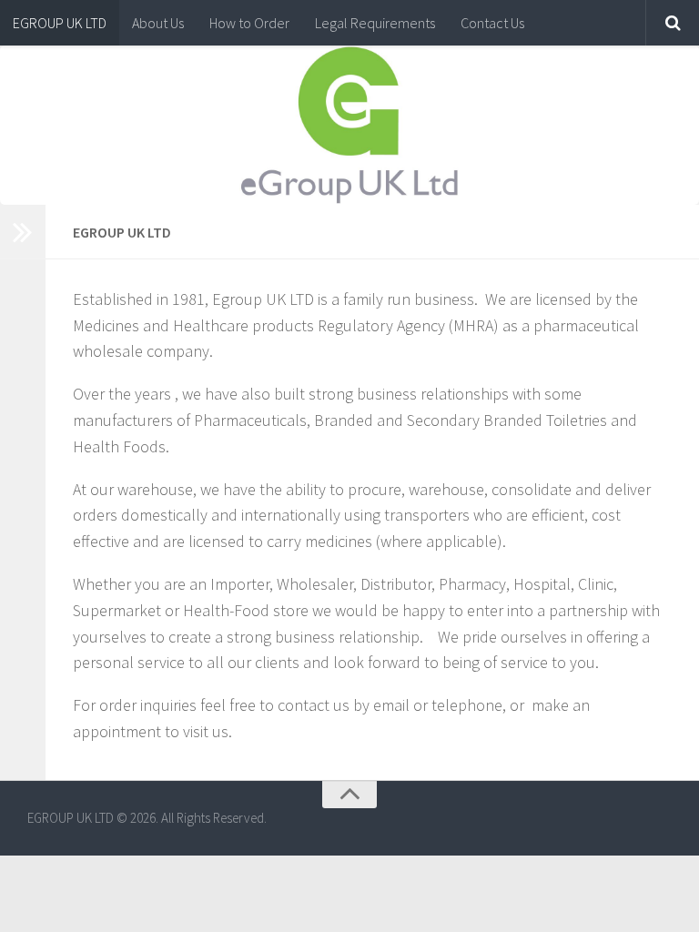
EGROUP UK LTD (59, 23)
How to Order (249, 23)
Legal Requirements (375, 23)
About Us (158, 23)
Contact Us (492, 23)
